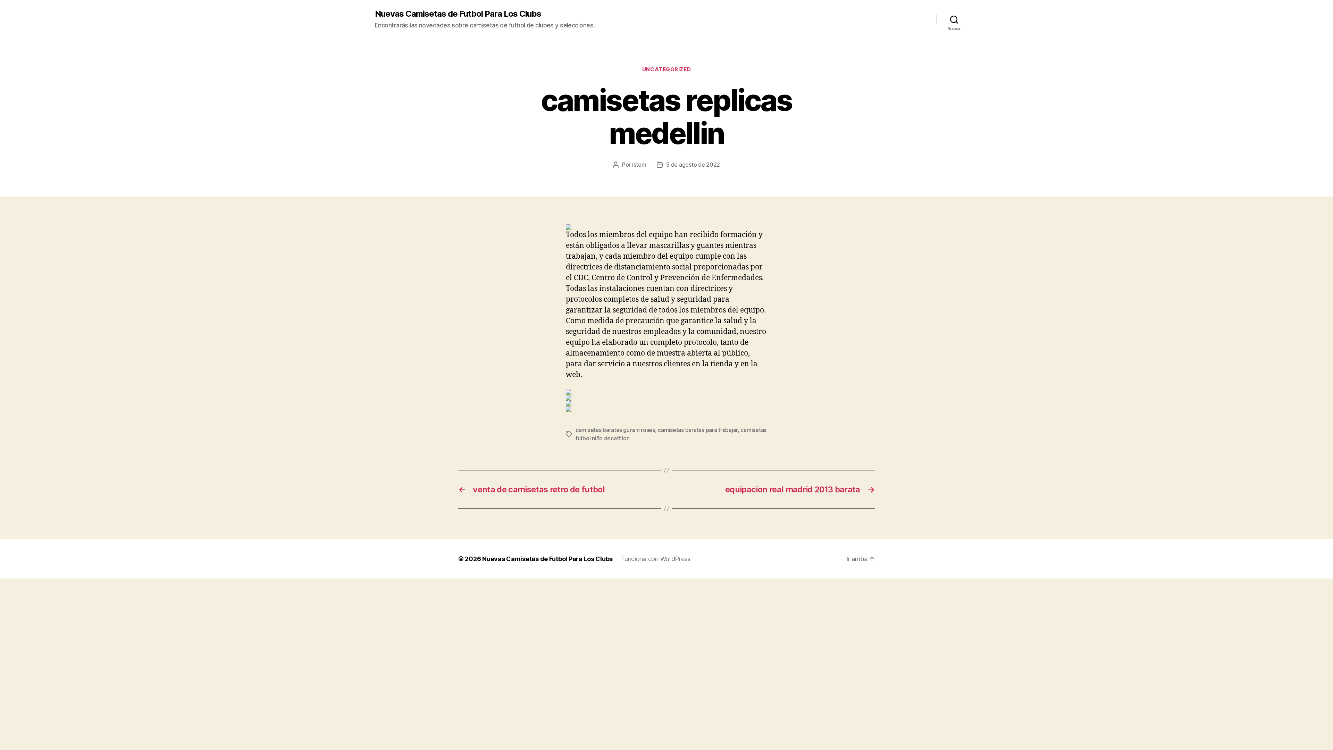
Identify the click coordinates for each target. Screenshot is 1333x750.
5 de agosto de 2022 (693, 164)
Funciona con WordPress (655, 558)
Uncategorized (666, 69)
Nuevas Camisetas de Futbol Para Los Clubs (458, 14)
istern (639, 164)
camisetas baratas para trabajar (698, 429)
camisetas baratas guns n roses (615, 429)
